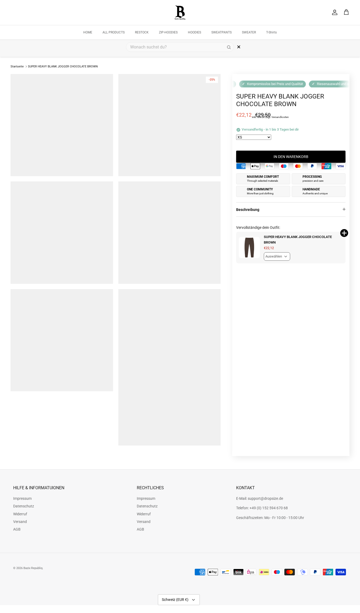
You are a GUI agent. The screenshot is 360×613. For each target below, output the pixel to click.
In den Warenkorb (291, 157)
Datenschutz (23, 506)
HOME (87, 32)
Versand (20, 522)
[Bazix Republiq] (180, 12)
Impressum (22, 498)
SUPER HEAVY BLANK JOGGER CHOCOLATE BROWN (63, 66)
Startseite (17, 66)
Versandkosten (280, 117)
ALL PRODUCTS (114, 32)
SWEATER (249, 32)
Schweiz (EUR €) (175, 599)
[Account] (333, 12)
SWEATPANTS (221, 32)
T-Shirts (271, 32)
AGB (17, 529)
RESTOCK (142, 32)
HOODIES (194, 32)
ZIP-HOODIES (168, 32)
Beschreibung (247, 209)
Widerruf (20, 514)
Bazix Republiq (32, 568)
